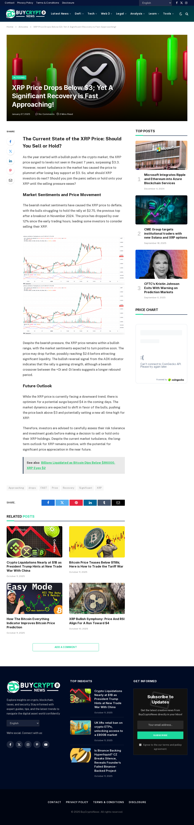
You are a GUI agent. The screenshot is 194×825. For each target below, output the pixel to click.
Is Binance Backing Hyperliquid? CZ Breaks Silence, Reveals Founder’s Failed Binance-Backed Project (107, 760)
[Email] (10, 180)
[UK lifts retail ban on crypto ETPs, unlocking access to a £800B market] (80, 727)
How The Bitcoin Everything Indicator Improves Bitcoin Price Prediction (31, 623)
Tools (167, 13)
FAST (44, 487)
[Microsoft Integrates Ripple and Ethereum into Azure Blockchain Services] (161, 155)
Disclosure (68, 2)
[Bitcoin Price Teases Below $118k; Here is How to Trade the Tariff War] (97, 541)
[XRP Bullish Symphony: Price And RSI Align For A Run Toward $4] (97, 598)
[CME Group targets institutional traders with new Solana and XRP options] (161, 209)
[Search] (186, 13)
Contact (9, 2)
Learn (153, 13)
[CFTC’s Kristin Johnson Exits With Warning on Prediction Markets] (161, 264)
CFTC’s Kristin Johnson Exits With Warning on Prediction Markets (161, 288)
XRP (99, 487)
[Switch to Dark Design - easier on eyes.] (180, 13)
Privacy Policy (25, 2)
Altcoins (19, 77)
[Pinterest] (10, 170)
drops (32, 487)
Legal (120, 13)
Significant (85, 487)
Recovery (68, 487)
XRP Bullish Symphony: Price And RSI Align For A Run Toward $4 (96, 621)
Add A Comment (66, 647)
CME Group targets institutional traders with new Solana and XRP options (165, 233)
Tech (91, 13)
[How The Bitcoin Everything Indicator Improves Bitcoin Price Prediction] (34, 598)
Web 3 (105, 13)
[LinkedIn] (10, 161)
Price (55, 487)
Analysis (136, 13)
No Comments (47, 114)
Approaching (16, 487)
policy (178, 744)
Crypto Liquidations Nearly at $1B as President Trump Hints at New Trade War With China (34, 567)
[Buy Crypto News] (26, 14)
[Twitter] (10, 151)
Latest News (60, 13)
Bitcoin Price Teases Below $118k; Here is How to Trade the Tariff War (96, 564)
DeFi (78, 13)
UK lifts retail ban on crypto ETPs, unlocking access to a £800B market (108, 729)
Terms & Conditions (47, 2)
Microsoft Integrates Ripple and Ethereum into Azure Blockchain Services (164, 179)
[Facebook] (10, 141)
